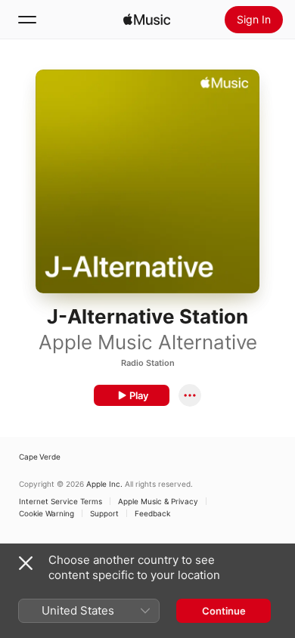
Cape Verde (40, 456)
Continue (224, 611)
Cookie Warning (46, 513)
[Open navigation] (27, 19)
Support (104, 513)
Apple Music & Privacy (158, 501)
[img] (146, 19)
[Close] (26, 563)
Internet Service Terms (60, 501)
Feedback (152, 513)
